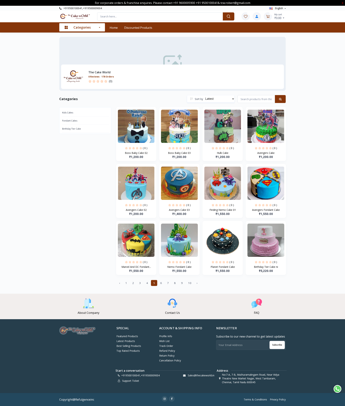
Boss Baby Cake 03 (179, 153)
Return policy (166, 355)
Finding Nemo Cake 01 (223, 210)
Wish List (164, 341)
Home (114, 28)
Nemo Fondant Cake (179, 267)
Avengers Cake (266, 153)
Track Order (166, 346)
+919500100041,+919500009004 (82, 8)
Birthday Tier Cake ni (266, 267)
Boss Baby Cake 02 (136, 153)
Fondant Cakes (69, 120)
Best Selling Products (128, 346)
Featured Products (127, 336)
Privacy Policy (278, 399)
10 (189, 283)
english (279, 8)
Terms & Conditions (255, 399)
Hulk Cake (222, 153)
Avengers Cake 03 (179, 210)
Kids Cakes (67, 112)
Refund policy (167, 350)
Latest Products (125, 341)
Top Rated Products (128, 350)
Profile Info (165, 336)
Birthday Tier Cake (71, 128)
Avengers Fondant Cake (266, 210)
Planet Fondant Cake (223, 267)
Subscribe (277, 344)
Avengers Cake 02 (136, 210)
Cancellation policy (170, 360)
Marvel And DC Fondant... (136, 267)
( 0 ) (145, 148)
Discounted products (138, 28)
